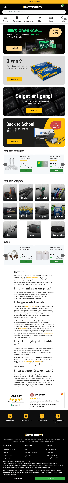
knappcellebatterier (32, 277)
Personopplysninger (31, 452)
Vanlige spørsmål (51, 449)
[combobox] (34, 12)
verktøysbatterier (19, 279)
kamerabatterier (48, 333)
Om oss (27, 449)
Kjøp (26, 170)
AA (26, 306)
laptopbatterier (28, 361)
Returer (5, 452)
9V (35, 306)
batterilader (22, 328)
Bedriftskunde (7, 455)
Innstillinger (18, 478)
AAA (28, 306)
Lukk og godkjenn (50, 478)
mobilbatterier (38, 361)
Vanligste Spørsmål (9, 449)
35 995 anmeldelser (18, 402)
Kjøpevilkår (28, 455)
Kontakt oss (49, 452)
